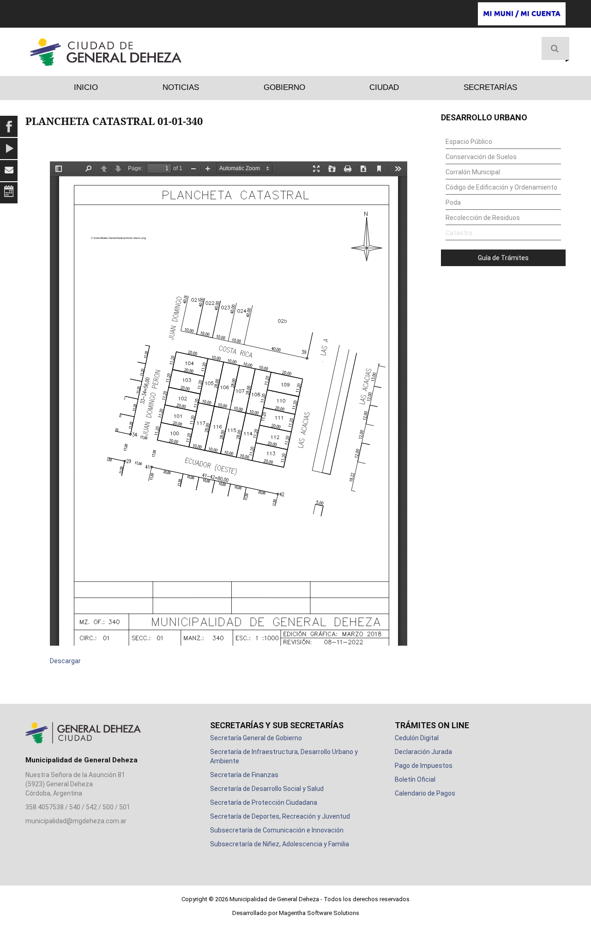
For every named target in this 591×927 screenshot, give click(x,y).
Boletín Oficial (415, 779)
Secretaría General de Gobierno (256, 738)
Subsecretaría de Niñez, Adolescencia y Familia (279, 844)
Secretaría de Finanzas (244, 774)
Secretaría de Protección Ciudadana (263, 802)
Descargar (65, 661)
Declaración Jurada (423, 751)
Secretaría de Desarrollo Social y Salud (267, 788)
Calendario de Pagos (425, 793)
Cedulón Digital (417, 738)
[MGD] (105, 52)
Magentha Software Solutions (319, 912)
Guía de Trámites (503, 257)
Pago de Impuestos (423, 765)
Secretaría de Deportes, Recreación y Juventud (280, 816)
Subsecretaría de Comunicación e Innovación (277, 830)
